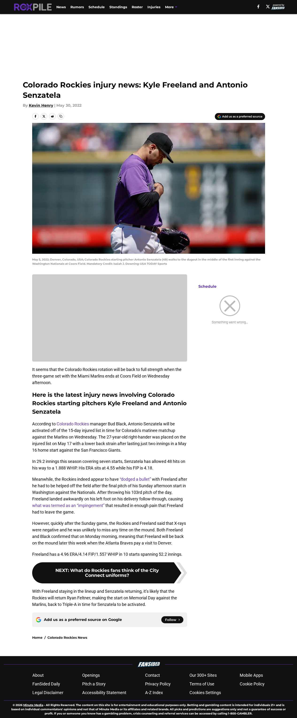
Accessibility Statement (104, 692)
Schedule (97, 7)
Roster (137, 7)
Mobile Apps (251, 675)
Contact (152, 675)
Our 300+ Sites (203, 675)
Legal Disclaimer (47, 692)
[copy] (61, 116)
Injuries (153, 7)
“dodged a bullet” (135, 479)
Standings (118, 7)
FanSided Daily (46, 683)
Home (37, 637)
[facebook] (258, 6)
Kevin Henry (41, 105)
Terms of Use (201, 683)
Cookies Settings (205, 692)
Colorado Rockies (73, 423)
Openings (91, 675)
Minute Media (33, 705)
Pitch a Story (94, 683)
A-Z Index (154, 692)
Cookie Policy (252, 683)
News (61, 7)
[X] (268, 6)
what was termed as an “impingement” (68, 505)
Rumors (77, 7)
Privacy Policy (158, 683)
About (38, 675)
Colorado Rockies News (67, 637)
